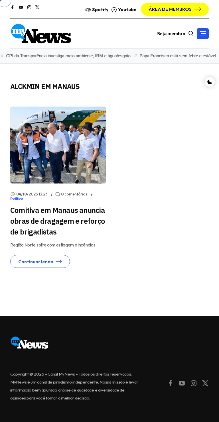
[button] (203, 33)
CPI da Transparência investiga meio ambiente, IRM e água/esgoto (65, 55)
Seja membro (171, 33)
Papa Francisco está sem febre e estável (175, 55)
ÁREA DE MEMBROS (170, 9)
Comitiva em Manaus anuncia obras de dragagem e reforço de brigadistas (57, 221)
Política (16, 198)
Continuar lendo (35, 261)
